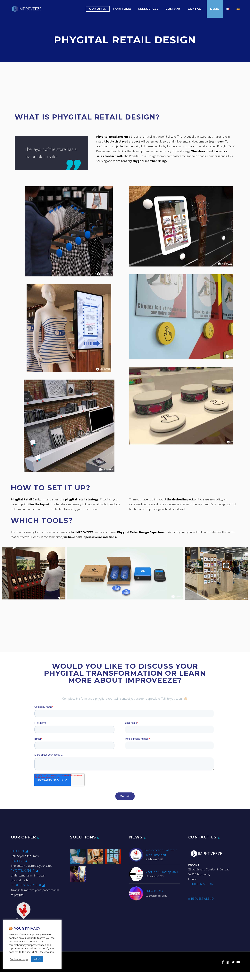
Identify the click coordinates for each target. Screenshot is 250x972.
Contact (195, 9)
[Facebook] (222, 962)
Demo (214, 9)
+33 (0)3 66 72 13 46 (200, 884)
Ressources (148, 9)
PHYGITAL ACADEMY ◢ (24, 870)
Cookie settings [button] (19, 959)
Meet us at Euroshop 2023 (162, 872)
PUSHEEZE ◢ (19, 861)
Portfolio (122, 9)
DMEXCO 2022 (154, 891)
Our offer (97, 9)
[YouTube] (238, 962)
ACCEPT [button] (37, 959)
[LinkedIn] (227, 962)
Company (173, 9)
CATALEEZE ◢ (19, 851)
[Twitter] (233, 962)
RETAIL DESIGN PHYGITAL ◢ (28, 885)
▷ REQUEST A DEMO (201, 898)
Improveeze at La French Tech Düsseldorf (161, 852)
